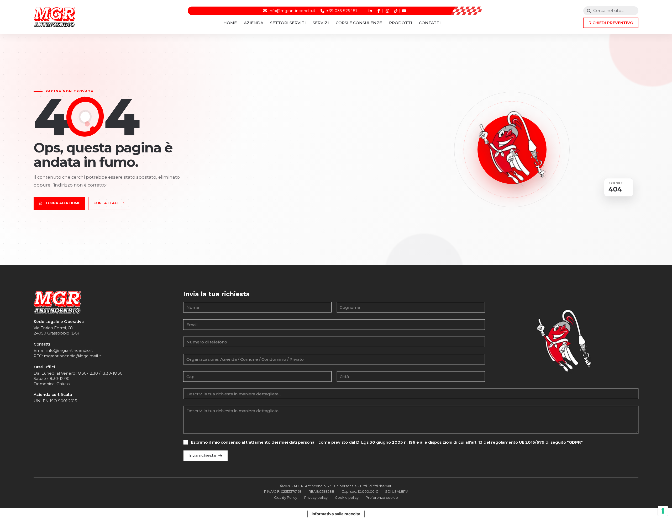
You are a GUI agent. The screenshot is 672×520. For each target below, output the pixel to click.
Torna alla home (62, 203)
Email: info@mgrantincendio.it (63, 350)
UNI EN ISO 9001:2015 (55, 400)
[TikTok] (395, 11)
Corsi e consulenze (359, 23)
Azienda (253, 23)
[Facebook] (378, 11)
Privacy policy (316, 498)
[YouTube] (404, 11)
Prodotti (400, 23)
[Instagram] (387, 11)
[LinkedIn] (370, 11)
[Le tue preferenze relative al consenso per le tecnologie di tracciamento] (663, 511)
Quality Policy (285, 498)
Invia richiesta (202, 455)
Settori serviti (288, 23)
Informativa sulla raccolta (336, 513)
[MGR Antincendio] (57, 302)
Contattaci (105, 203)
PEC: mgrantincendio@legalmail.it (67, 355)
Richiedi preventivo (611, 22)
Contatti (430, 23)
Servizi (321, 23)
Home (230, 23)
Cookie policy (347, 498)
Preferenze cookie (382, 498)
